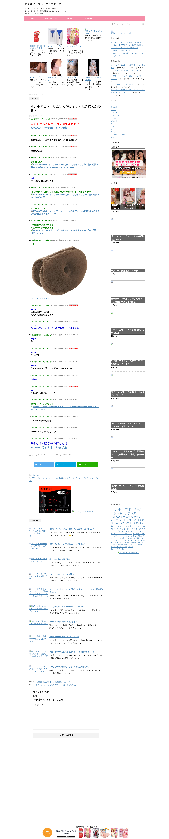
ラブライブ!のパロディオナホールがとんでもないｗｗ (70, 667)
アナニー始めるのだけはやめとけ (123, 84)
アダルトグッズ (116, 107)
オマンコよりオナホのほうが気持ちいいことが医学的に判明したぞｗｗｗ (127, 454)
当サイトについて (51, 18)
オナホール (35, 475)
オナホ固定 (59, 478)
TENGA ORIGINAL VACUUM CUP (37, 47)
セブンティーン (69, 478)
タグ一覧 (70, 18)
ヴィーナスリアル (138, 544)
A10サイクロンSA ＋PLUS (93, 32)
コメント (38, 705)
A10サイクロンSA (136, 540)
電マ (112, 137)
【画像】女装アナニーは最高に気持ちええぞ (53, 682)
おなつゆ (129, 536)
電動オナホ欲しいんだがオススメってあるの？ (67, 544)
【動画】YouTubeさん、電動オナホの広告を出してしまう (71, 529)
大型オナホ (130, 523)
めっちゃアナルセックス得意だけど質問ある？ (128, 42)
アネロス (137, 529)
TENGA (34, 478)
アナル (113, 110)
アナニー (125, 516)
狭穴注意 (120, 544)
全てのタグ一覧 (117, 549)
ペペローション (127, 544)
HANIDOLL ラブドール (56, 78)
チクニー (114, 118)
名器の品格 (139, 538)
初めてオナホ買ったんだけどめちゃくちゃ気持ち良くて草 (71, 652)
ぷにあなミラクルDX (74, 47)
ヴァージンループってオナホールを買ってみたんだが (56, 685)
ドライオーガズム (121, 526)
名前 (35, 696)
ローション (115, 129)
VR (112, 104)
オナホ (39, 478)
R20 (116, 544)
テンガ (78, 478)
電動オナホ (134, 526)
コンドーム (115, 115)
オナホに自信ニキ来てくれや (60, 559)
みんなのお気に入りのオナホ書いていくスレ (66, 607)
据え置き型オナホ (134, 531)
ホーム (33, 18)
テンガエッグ (130, 538)
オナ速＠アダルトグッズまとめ (43, 4)
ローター (114, 132)
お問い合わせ (87, 18)
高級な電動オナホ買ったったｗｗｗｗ (64, 637)
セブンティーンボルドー (122, 534)
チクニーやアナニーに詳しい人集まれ (124, 48)
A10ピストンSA (138, 542)
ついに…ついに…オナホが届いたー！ (64, 574)
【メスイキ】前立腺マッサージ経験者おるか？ (128, 45)
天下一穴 (130, 547)
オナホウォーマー (49, 478)
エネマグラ (119, 523)
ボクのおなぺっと (123, 542)
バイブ (113, 124)
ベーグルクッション (87, 478)
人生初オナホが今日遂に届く (121, 50)
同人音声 (123, 538)
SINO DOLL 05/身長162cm (93, 78)
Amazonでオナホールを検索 (49, 127)
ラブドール (115, 126)
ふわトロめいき (138, 536)
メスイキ (131, 520)
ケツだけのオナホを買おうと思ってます (125, 70)
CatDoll (132, 542)
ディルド (114, 121)
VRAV (125, 547)
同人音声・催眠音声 (118, 135)
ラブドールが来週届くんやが (124, 271)
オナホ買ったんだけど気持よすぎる (63, 622)
